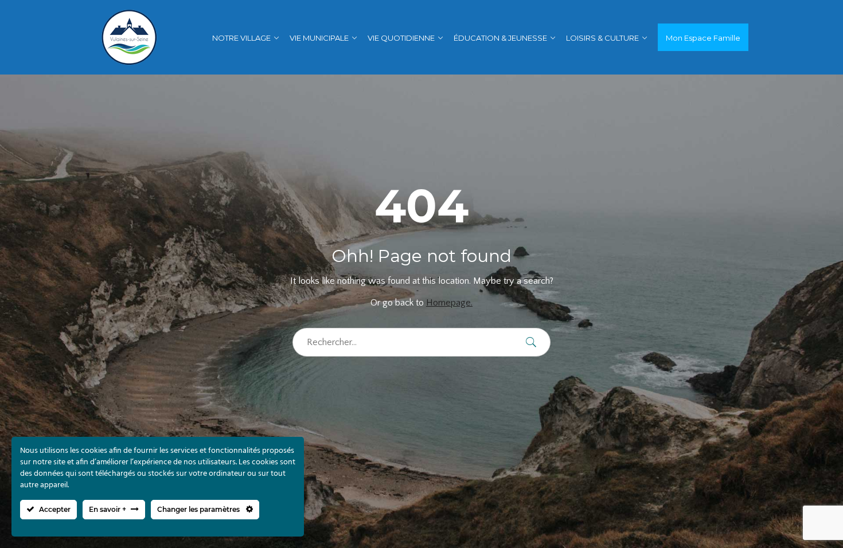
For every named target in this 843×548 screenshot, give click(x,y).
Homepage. (449, 303)
